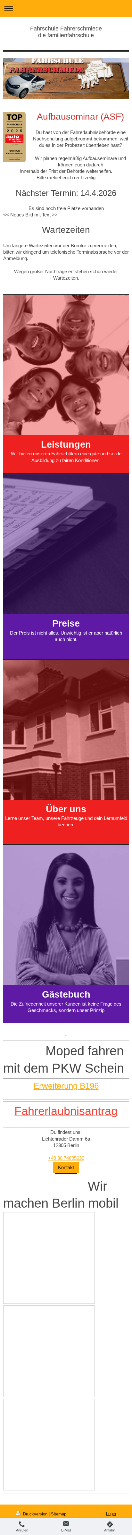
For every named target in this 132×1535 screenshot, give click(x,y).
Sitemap (58, 1514)
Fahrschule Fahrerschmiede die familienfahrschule (66, 31)
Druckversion (35, 1514)
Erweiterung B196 (66, 1086)
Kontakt (66, 1167)
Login (111, 1513)
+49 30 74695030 (66, 1158)
